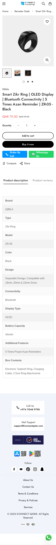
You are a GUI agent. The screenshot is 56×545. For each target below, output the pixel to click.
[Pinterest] (28, 469)
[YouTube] (21, 469)
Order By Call (15, 154)
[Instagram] (35, 469)
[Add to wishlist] (47, 21)
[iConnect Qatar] (28, 3)
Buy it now (28, 144)
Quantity (7, 125)
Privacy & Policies (28, 500)
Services (28, 507)
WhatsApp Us (42, 154)
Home (5, 11)
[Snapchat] (42, 469)
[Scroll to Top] (50, 529)
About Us (28, 480)
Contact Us (28, 487)
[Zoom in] (47, 60)
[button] (50, 3)
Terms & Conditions (28, 493)
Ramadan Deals (22, 11)
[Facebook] (14, 469)
